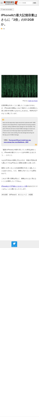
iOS (4, 29)
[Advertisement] (19, 52)
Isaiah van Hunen (33, 101)
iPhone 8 (13, 194)
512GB (5, 194)
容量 (31, 194)
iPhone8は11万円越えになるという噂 (14, 186)
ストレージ (23, 194)
